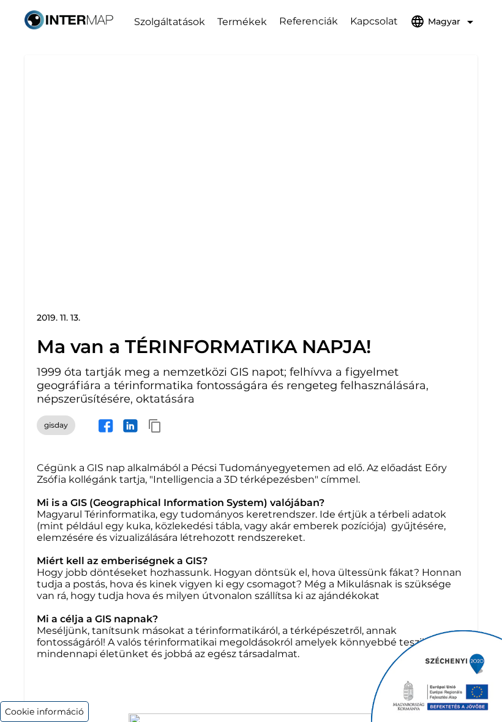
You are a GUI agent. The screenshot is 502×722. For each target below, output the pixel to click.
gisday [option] (56, 425)
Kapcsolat (374, 21)
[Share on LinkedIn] (130, 425)
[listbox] (56, 425)
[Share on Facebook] (106, 425)
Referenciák (308, 21)
